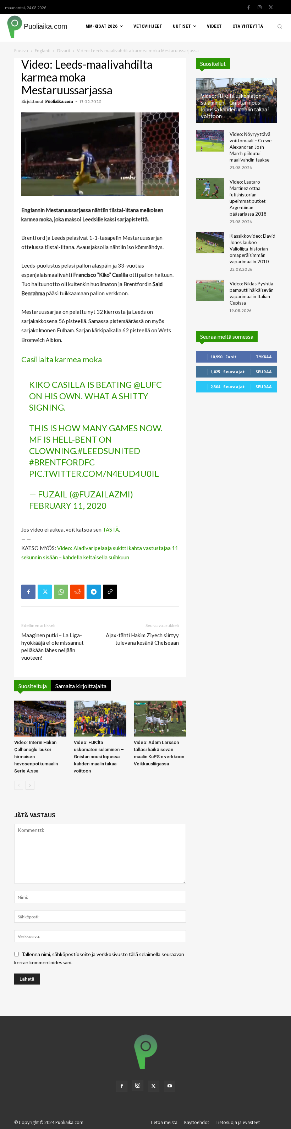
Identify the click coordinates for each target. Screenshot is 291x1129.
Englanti (42, 51)
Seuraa (264, 371)
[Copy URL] (110, 592)
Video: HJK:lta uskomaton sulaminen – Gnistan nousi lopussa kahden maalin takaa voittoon (99, 757)
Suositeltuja (32, 685)
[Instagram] (259, 7)
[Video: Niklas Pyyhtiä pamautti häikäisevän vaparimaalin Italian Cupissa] (210, 290)
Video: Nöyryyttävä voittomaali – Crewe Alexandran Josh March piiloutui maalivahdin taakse (250, 147)
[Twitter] (270, 7)
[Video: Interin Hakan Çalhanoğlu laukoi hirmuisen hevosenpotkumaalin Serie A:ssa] (40, 719)
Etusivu (21, 51)
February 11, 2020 (67, 505)
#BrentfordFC (62, 462)
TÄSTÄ (111, 529)
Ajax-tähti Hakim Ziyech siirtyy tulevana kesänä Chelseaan (142, 639)
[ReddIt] (77, 592)
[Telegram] (94, 592)
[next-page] (30, 785)
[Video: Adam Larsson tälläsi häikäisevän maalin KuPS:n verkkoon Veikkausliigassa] (160, 719)
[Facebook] (248, 7)
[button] (280, 26)
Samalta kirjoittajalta (80, 685)
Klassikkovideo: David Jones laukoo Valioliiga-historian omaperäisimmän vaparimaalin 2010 (252, 248)
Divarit (63, 51)
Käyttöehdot (196, 1122)
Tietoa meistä (163, 1122)
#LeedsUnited (109, 450)
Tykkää (264, 356)
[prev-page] (18, 785)
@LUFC (147, 384)
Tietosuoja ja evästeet (238, 1122)
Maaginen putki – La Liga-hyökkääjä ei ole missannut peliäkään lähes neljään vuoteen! (52, 646)
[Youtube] (169, 1086)
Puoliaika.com (59, 101)
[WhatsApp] (61, 592)
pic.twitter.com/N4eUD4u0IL (94, 473)
